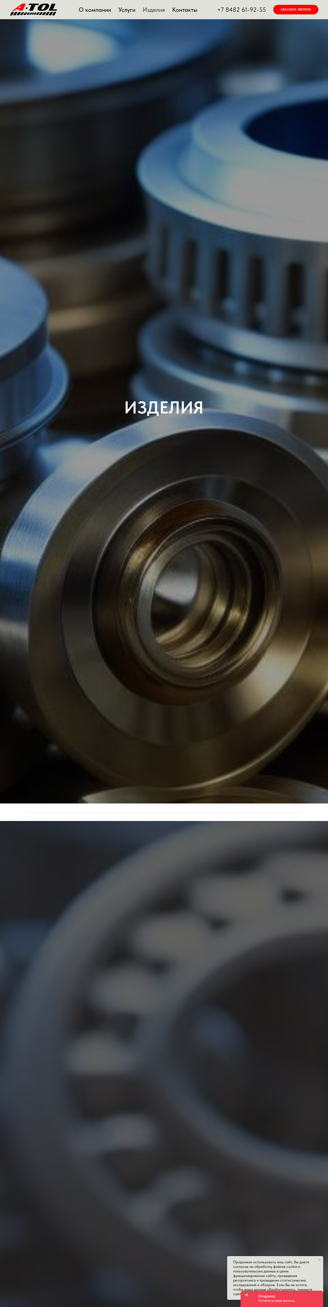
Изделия (154, 9)
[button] (295, 9)
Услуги (126, 9)
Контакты (184, 9)
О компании (95, 9)
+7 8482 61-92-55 (241, 9)
